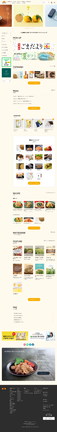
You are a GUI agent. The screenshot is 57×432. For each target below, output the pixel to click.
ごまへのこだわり (26, 390)
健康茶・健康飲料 (12, 403)
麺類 (10, 400)
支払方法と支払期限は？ (18, 317)
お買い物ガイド (45, 394)
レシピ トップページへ (34, 228)
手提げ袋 (11, 412)
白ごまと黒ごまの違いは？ (18, 315)
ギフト (15, 1)
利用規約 (44, 408)
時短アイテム (12, 402)
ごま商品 (11, 393)
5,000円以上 (19, 393)
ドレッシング (12, 397)
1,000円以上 (19, 399)
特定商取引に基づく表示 (46, 406)
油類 (10, 396)
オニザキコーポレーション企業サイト (48, 405)
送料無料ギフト (19, 391)
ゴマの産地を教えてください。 (19, 321)
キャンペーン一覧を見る (34, 82)
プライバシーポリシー (46, 410)
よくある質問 (45, 395)
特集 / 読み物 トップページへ (34, 299)
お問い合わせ (29, 1)
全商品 (11, 390)
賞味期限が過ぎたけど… (18, 319)
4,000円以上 (19, 394)
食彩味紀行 (11, 408)
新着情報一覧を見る (34, 108)
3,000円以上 (19, 396)
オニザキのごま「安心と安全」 (28, 393)
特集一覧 (24, 1)
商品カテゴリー (10, 1)
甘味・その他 (12, 406)
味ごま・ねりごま (12, 394)
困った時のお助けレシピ (38, 391)
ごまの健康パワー (26, 391)
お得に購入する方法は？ (18, 313)
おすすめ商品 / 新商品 (13, 391)
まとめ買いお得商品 (13, 409)
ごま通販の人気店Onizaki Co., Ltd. (29, 426)
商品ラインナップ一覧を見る (34, 183)
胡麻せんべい (12, 405)
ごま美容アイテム (12, 411)
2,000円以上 (19, 397)
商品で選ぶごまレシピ (37, 393)
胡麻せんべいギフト (20, 400)
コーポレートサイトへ (43, 373)
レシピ (19, 1)
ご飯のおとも (12, 399)
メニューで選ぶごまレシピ (38, 390)
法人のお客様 (45, 401)
